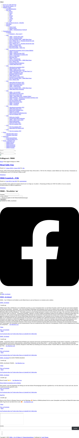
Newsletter (8, 24)
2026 (7, 35)
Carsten (11, 18)
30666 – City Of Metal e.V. (16, 437)
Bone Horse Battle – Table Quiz (17, 47)
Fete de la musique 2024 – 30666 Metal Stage (20, 78)
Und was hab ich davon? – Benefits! (15, 22)
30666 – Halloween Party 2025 (17, 53)
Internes (8, 25)
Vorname (2, 194)
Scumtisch (8, 32)
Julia (10, 14)
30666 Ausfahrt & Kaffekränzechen (18, 113)
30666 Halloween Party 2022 (16, 93)
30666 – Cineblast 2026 (15, 45)
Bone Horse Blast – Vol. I (15, 46)
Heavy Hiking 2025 (14, 61)
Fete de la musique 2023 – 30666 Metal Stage (20, 88)
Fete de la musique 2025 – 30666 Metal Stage (20, 60)
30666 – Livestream (14, 103)
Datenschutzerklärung (11, 138)
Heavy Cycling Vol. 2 (14, 42)
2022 (7, 90)
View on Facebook (4, 329)
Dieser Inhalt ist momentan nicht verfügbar (10, 383)
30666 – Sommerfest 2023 (15, 85)
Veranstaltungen (7, 31)
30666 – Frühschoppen (15, 86)
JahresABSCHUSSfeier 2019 (16, 128)
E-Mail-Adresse (4, 196)
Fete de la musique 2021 (15, 114)
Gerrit (10, 17)
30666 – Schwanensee (14, 58)
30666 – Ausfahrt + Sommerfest (17, 99)
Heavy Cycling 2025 (14, 56)
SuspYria (2, 395)
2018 (7, 129)
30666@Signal (10, 143)
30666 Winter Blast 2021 (15, 108)
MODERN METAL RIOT (15, 74)
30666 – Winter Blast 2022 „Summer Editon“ (20, 96)
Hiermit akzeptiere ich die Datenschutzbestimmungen (15, 197)
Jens (10, 21)
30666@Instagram (10, 144)
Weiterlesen (3, 174)
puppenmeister (23, 181)
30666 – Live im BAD (14, 92)
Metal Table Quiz (7, 165)
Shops (4, 132)
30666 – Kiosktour (13, 104)
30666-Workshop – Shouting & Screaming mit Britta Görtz (23, 97)
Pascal (10, 13)
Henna (10, 11)
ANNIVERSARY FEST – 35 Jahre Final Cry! (20, 71)
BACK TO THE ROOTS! (9, 4)
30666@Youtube (10, 147)
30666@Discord (10, 142)
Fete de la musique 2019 (15, 126)
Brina (10, 20)
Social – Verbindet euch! (9, 140)
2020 (7, 115)
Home (1, 161)
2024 (7, 65)
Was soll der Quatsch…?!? (9, 6)
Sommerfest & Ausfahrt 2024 (16, 77)
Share (2, 331)
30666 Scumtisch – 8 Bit (9, 178)
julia (23, 168)
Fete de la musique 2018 (15, 131)
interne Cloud (12, 27)
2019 (7, 125)
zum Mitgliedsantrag (11, 9)
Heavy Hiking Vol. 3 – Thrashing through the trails (21, 43)
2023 (7, 81)
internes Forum (13, 28)
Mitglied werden (7, 7)
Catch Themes (44, 437)
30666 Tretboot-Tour (14, 75)
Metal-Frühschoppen (14, 121)
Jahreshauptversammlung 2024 (16, 67)
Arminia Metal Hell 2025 (15, 64)
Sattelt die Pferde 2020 (14, 122)
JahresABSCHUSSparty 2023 (16, 82)
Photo (1, 327)
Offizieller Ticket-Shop (11, 135)
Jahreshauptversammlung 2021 (16, 107)
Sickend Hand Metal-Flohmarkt (17, 118)
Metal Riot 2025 (13, 57)
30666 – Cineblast (13, 52)
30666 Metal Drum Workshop (16, 89)
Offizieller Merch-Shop (12, 133)
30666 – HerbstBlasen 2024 (16, 72)
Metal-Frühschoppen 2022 (15, 101)
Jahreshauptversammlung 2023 (16, 83)
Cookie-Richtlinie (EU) (12, 139)
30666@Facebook (10, 146)
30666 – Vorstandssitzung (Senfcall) (18, 29)
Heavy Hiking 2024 (14, 79)
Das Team (8, 10)
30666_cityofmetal (4, 302)
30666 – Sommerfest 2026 (15, 38)
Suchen (2, 426)
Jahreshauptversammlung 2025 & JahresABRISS (21, 50)
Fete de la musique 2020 (15, 124)
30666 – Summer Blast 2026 (16, 36)
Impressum (5, 136)
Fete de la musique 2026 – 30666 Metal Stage (20, 39)
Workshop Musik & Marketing (16, 63)
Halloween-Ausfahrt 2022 (15, 95)
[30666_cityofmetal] (5, 294)
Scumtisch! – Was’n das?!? (15, 34)
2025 (7, 49)
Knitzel (11, 15)
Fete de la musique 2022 (15, 100)
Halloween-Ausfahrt (14, 111)
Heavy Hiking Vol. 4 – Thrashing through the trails (21, 40)
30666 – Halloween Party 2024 (17, 70)
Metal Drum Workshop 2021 (16, 110)
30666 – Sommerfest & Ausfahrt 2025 (18, 54)
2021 (7, 106)
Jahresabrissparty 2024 (14, 68)
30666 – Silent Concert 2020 (16, 120)
